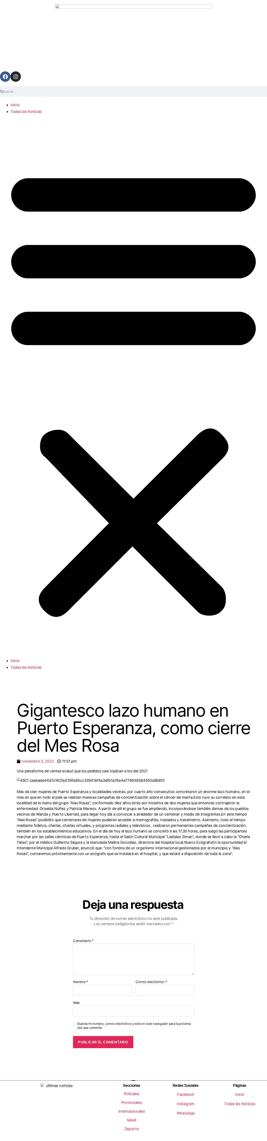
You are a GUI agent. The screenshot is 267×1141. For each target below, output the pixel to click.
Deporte (132, 1129)
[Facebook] (5, 76)
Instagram (185, 1104)
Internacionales (131, 1111)
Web (76, 1003)
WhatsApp (186, 1113)
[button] (133, 390)
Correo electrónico (151, 982)
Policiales (131, 1094)
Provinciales (131, 1102)
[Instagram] (15, 76)
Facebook (185, 1094)
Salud (131, 1120)
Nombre (80, 982)
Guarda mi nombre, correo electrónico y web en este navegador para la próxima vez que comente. (133, 1026)
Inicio (14, 105)
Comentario (83, 941)
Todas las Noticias (26, 111)
